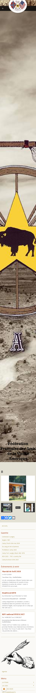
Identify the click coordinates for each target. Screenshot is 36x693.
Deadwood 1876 (9, 593)
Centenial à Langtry (8, 537)
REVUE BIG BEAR (7, 689)
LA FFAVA (5, 682)
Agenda (4, 671)
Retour (18, 507)
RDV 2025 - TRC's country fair (11, 556)
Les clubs (5, 686)
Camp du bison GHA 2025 (10, 560)
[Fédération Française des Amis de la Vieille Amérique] (18, 5)
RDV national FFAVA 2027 (13, 614)
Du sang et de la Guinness (10, 546)
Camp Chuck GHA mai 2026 (11, 543)
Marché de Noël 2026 (11, 571)
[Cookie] (4, 689)
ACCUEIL (5, 526)
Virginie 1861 (6, 540)
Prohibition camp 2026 (9, 550)
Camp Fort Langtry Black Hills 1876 (13, 553)
